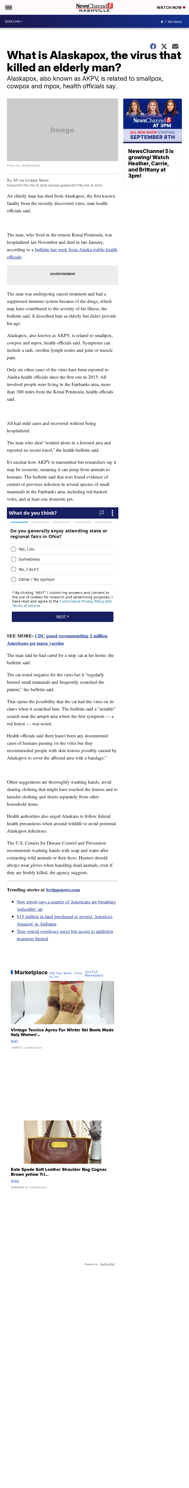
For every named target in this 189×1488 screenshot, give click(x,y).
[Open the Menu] (8, 7)
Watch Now (170, 7)
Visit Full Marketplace (94, 973)
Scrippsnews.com (63, 889)
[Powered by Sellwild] (107, 1264)
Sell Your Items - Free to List (65, 975)
